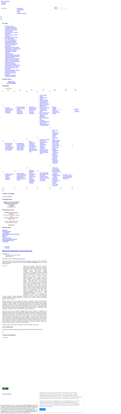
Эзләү (55, 7)
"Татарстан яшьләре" (6, 237)
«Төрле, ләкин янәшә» (43, 95)
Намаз (18, 10)
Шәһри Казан (5, 230)
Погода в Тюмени (5, 1)
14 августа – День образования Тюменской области (12, 62)
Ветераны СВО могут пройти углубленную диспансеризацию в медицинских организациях (9, 146)
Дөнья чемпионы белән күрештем (44, 100)
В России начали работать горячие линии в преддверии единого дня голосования (21, 110)
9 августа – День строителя (77, 110)
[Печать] (7, 246)
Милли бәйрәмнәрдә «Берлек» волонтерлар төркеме (12, 70)
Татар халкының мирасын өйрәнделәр (44, 115)
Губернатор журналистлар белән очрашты (11, 30)
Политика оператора (48, 406)
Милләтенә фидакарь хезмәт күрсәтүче (17, 251)
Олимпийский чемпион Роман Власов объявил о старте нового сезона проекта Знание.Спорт (21, 146)
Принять (42, 409)
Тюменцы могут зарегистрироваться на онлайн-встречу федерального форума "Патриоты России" (12, 55)
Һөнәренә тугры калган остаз (43, 106)
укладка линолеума (13, 329)
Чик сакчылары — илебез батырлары (56, 173)
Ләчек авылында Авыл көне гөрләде (44, 103)
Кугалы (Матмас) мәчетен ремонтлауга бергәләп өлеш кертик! (55, 110)
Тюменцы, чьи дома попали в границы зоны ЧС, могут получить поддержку (32, 110)
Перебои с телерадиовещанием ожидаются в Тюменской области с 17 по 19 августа (44, 123)
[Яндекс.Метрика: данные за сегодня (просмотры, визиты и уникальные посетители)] (6, 394)
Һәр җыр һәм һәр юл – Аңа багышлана (55, 146)
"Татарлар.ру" (5, 241)
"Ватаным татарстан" (6, 231)
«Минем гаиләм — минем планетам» (56, 176)
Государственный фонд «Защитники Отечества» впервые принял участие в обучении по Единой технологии (11, 43)
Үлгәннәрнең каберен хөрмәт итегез (43, 110)
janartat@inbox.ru (11, 204)
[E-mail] (7, 247)
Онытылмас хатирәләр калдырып (55, 156)
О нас (18, 12)
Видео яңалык (20, 9)
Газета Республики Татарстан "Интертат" (11, 234)
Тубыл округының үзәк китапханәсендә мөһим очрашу (12, 64)
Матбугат (4, 236)
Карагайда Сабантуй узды (11, 37)
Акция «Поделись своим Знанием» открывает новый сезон (44, 151)
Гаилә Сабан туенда (44, 112)
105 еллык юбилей (9, 38)
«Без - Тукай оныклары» (11, 39)
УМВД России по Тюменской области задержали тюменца (12, 59)
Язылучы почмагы (21, 13)
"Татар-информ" (5, 232)
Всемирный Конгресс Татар (8, 240)
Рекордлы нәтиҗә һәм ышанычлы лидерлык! (10, 75)
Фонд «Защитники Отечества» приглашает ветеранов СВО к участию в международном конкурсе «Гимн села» (33, 146)
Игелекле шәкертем (44, 107)
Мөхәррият (20, 8)
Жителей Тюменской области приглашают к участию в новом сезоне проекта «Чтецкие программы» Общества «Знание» (12, 50)
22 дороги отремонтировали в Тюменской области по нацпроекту (9, 110)
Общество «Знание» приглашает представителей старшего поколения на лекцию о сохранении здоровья (44, 144)
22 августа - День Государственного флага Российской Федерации (11, 27)
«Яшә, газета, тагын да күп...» (12, 66)
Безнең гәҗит (5, 235)
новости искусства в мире (18, 258)
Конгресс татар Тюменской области (9, 239)
